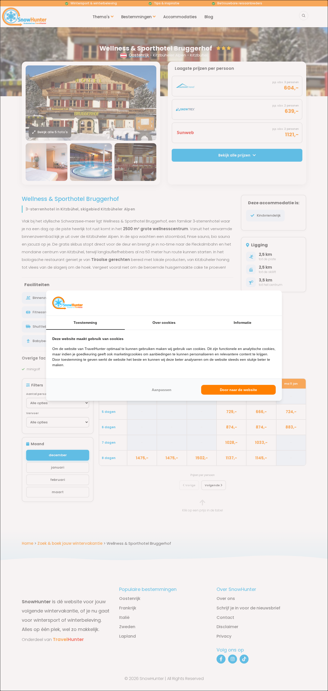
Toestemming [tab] (85, 322)
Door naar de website (238, 390)
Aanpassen (161, 390)
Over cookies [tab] (164, 322)
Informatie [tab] (242, 322)
